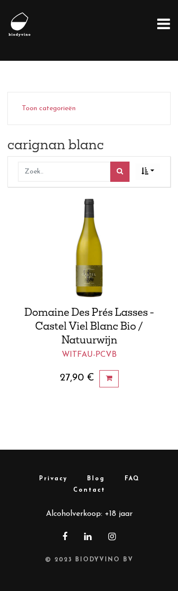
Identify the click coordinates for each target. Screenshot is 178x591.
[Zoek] (120, 172)
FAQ (132, 479)
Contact (89, 490)
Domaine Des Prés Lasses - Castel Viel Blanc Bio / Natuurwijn (89, 325)
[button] (147, 172)
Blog (96, 479)
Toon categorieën (49, 108)
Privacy (53, 479)
